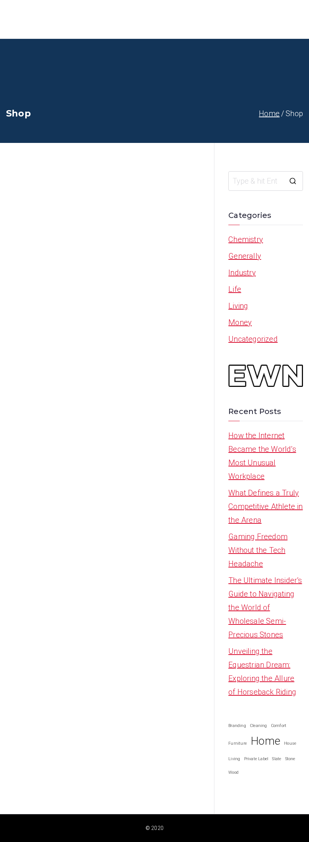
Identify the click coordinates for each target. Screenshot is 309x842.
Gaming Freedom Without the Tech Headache (258, 550)
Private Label (256, 758)
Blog (241, 19)
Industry (242, 272)
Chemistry (245, 239)
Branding (237, 725)
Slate (276, 758)
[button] (299, 19)
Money (240, 322)
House (290, 743)
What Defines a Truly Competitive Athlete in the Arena (265, 506)
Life (234, 289)
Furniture (237, 743)
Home (213, 19)
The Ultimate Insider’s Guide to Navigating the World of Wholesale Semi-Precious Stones (265, 607)
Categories (276, 19)
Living (238, 305)
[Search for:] (266, 181)
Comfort (278, 725)
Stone (290, 758)
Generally (244, 256)
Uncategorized (253, 339)
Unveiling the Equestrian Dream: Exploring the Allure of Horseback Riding (262, 671)
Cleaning (258, 725)
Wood (233, 772)
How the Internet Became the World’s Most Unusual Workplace (262, 456)
